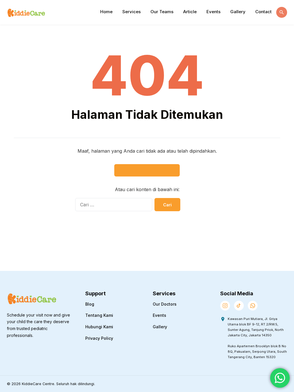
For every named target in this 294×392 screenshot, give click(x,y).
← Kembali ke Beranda (147, 170)
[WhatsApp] (253, 306)
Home (106, 11)
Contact (263, 11)
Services (131, 11)
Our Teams (161, 11)
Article (190, 11)
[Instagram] (225, 306)
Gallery (237, 11)
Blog (89, 304)
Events (213, 11)
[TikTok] (239, 306)
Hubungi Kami (99, 326)
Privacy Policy (99, 338)
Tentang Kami (99, 315)
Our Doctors (165, 304)
